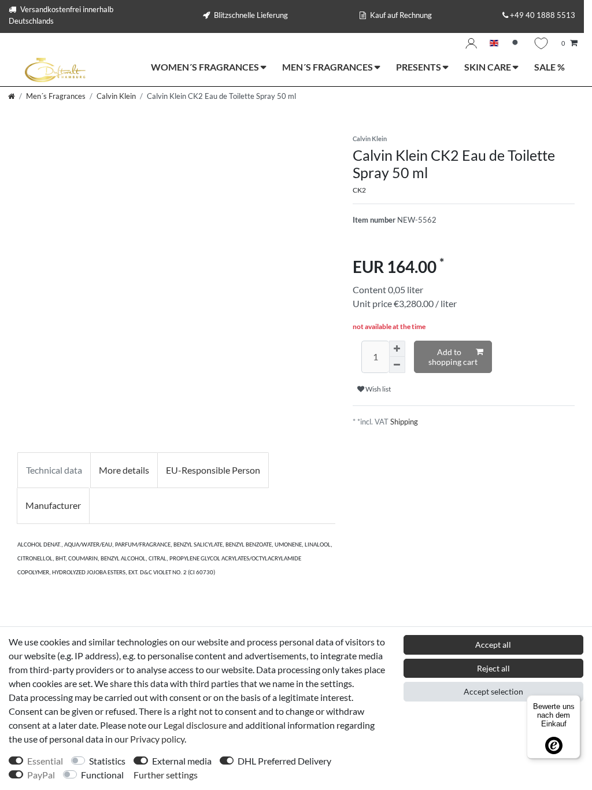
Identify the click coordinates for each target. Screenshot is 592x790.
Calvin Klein (116, 96)
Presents (419, 66)
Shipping (404, 421)
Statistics (107, 760)
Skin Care (488, 66)
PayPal (41, 774)
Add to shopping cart (453, 357)
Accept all (493, 644)
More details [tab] (124, 469)
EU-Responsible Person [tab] (213, 469)
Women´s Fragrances (206, 66)
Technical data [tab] (54, 469)
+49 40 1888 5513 (542, 15)
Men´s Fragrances (328, 66)
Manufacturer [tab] (53, 505)
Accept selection (493, 691)
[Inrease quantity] (397, 349)
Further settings (166, 774)
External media (182, 760)
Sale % (549, 66)
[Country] (494, 44)
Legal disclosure (195, 724)
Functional (102, 774)
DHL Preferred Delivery (284, 760)
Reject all (493, 668)
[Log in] (471, 43)
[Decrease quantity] (397, 365)
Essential (45, 760)
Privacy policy (157, 738)
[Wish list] (541, 43)
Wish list (377, 389)
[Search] (516, 44)
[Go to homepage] (11, 96)
